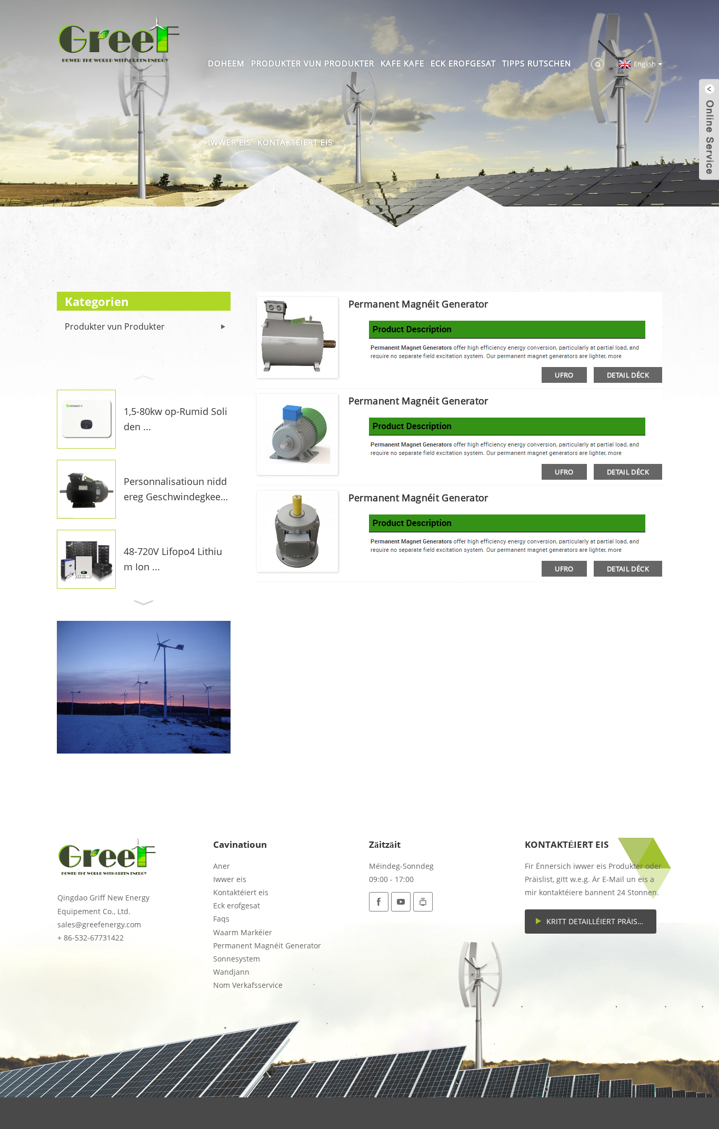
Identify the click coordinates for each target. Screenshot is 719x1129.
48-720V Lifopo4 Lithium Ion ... (173, 559)
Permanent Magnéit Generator (418, 304)
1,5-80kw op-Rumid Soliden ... (175, 419)
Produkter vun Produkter (312, 63)
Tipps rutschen (536, 63)
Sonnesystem (236, 959)
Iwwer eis (229, 142)
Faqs (221, 919)
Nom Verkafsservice (248, 985)
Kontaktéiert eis (295, 142)
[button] (144, 376)
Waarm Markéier (242, 932)
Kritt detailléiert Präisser (598, 921)
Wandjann (231, 972)
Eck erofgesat (463, 63)
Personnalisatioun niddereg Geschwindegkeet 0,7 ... (175, 489)
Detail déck (628, 375)
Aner (221, 866)
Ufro (564, 375)
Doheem (226, 63)
